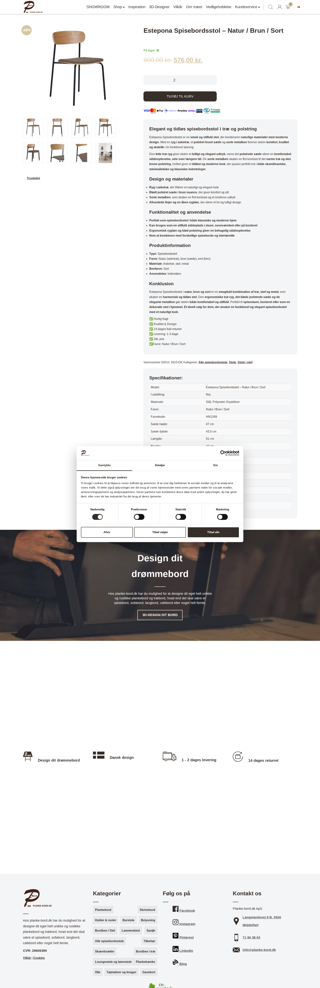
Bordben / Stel (105, 930)
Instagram (187, 924)
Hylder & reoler (105, 920)
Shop (117, 7)
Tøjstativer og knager (121, 972)
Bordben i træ (145, 951)
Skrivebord (147, 909)
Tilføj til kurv (180, 96)
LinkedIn (186, 951)
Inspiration (136, 7)
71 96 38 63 (251, 937)
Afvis (107, 532)
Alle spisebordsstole (213, 362)
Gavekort (148, 972)
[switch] (139, 517)
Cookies (39, 958)
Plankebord (103, 909)
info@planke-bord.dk (259, 950)
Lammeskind (131, 930)
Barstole (128, 920)
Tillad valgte (160, 532)
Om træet (194, 7)
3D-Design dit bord (160, 615)
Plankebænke (145, 961)
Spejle (150, 930)
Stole (232, 362)
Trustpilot (33, 178)
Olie (97, 972)
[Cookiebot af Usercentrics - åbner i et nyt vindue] (223, 453)
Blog (183, 964)
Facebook (187, 911)
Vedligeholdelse (218, 7)
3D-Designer (159, 7)
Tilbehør (149, 941)
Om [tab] (215, 465)
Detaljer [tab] (160, 465)
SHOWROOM (98, 7)
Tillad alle (213, 532)
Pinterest (186, 937)
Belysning (148, 920)
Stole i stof (245, 362)
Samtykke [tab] (104, 465)
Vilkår (177, 7)
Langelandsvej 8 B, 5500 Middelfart (262, 921)
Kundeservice (246, 7)
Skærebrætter (104, 951)
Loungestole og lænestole (113, 961)
